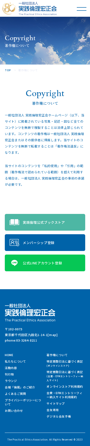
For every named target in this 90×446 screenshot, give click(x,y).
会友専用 (53, 410)
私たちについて (15, 361)
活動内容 (11, 368)
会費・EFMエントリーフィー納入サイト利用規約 (64, 395)
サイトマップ (56, 403)
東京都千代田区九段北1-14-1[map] (31, 334)
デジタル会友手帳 (59, 416)
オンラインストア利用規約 (65, 386)
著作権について (57, 355)
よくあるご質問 (15, 394)
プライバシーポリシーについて (23, 402)
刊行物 (9, 374)
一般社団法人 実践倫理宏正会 (37, 8)
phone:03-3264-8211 (21, 340)
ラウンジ (11, 381)
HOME (9, 355)
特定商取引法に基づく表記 (65, 363)
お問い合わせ (14, 410)
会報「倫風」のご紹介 (20, 387)
